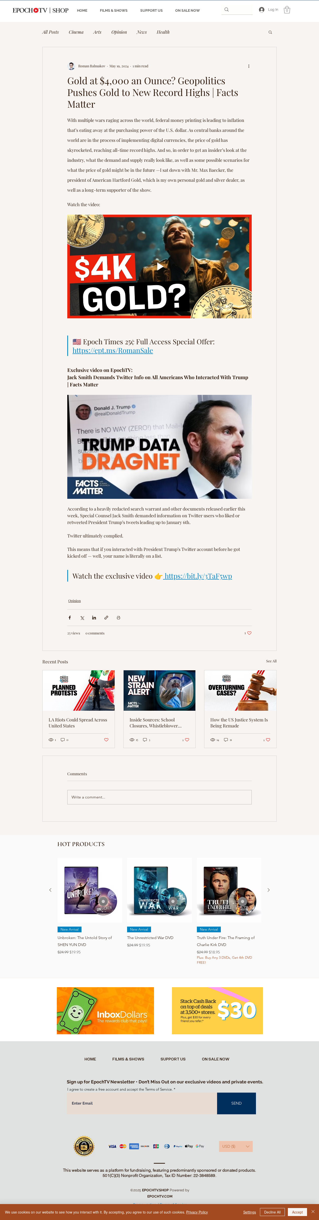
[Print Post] (118, 617)
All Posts (50, 32)
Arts (97, 32)
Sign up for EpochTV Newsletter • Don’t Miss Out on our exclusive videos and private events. (165, 1081)
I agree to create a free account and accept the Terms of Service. (120, 1089)
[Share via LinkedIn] (94, 617)
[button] (287, 9)
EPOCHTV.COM (159, 1196)
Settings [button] (249, 1212)
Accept (297, 1212)
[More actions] (249, 66)
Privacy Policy (197, 1212)
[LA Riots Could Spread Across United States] (79, 690)
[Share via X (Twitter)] (82, 617)
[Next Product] (269, 890)
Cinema (76, 32)
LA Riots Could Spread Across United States (78, 723)
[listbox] (236, 1146)
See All (271, 661)
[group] (159, 915)
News (142, 32)
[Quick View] (90, 890)
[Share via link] (106, 617)
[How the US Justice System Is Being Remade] (240, 690)
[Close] (313, 1212)
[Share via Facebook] (69, 617)
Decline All (272, 1212)
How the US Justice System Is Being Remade (239, 723)
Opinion (119, 32)
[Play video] (159, 266)
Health (163, 32)
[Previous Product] (50, 890)
